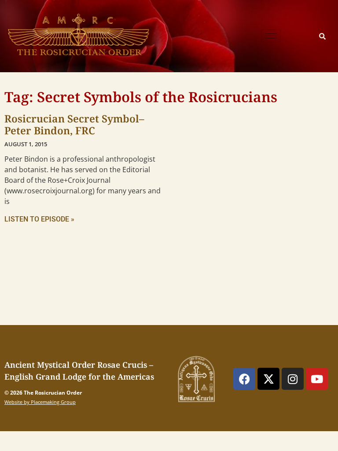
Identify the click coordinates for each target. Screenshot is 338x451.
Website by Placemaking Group (40, 402)
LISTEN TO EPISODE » (39, 219)
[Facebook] (244, 379)
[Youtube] (317, 379)
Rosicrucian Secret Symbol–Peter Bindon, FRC (74, 124)
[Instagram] (293, 379)
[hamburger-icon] (271, 36)
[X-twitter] (268, 379)
